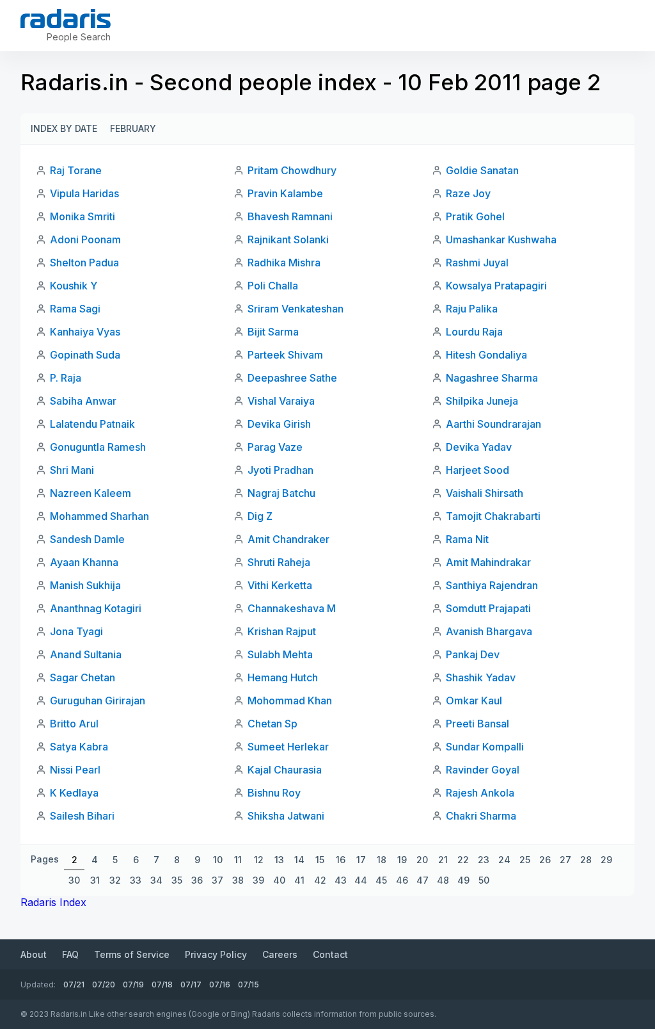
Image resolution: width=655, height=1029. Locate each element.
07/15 (248, 984)
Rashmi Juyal (477, 262)
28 (586, 859)
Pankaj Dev (473, 654)
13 (279, 859)
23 (483, 859)
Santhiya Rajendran (492, 585)
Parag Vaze (275, 447)
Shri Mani (72, 470)
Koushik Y (73, 285)
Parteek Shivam (285, 354)
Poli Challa (273, 285)
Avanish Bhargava (489, 631)
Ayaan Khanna (84, 562)
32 (115, 880)
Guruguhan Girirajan (97, 700)
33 (135, 880)
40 (279, 880)
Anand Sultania (86, 654)
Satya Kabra (79, 746)
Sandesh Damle (87, 539)
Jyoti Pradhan (280, 470)
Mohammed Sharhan (99, 516)
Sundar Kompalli (485, 746)
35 (176, 880)
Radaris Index (53, 902)
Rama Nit (467, 539)
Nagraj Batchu (281, 493)
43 (341, 880)
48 (443, 880)
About (33, 954)
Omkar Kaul (474, 700)
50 (483, 880)
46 (402, 880)
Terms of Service (132, 954)
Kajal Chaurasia (285, 769)
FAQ (70, 954)
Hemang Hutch (283, 677)
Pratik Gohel (475, 216)
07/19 (133, 984)
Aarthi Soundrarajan (493, 423)
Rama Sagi (75, 308)
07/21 (73, 984)
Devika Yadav (479, 447)
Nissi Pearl (75, 769)
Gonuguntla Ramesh (98, 447)
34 (156, 880)
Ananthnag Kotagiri (95, 608)
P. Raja (65, 377)
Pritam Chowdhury (292, 170)
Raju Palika (472, 308)
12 (259, 859)
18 (381, 859)
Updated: (38, 984)
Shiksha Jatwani (286, 815)
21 (443, 859)
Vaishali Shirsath (484, 493)
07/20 (103, 984)
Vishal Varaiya (281, 400)
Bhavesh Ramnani (290, 216)
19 (402, 859)
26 (545, 859)
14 (299, 859)
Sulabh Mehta (280, 654)
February (133, 128)
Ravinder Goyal (482, 769)
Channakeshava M (292, 608)
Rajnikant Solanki (288, 239)
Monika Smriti (82, 216)
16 (340, 859)
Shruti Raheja (279, 562)
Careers (279, 954)
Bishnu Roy (274, 792)
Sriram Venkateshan (295, 308)
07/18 (162, 984)
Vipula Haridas (84, 193)
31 (95, 880)
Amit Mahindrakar (488, 562)
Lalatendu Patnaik (92, 423)
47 (422, 880)
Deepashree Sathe (292, 377)
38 (238, 880)
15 (319, 859)
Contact (330, 954)
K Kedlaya (74, 792)
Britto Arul (74, 723)
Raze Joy (468, 193)
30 (74, 880)
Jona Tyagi (76, 631)
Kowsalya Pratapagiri (496, 285)
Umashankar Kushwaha (501, 239)
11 (238, 859)
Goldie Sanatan (482, 170)
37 (217, 880)
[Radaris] (65, 18)
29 (606, 859)
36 (197, 880)
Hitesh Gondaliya (486, 354)
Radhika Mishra (284, 262)
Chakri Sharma (481, 815)
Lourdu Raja (474, 331)
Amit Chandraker (288, 539)
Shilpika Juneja (482, 400)
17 (361, 859)
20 (422, 859)
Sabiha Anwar (83, 400)
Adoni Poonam (85, 239)
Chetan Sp (272, 723)
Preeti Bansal (477, 723)
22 (463, 859)
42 (320, 880)
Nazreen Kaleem (90, 493)
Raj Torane (76, 170)
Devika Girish (279, 423)
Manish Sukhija (85, 585)
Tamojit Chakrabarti (493, 516)
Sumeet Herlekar (288, 746)
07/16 (219, 984)
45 (381, 880)
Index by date (64, 128)
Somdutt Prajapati (488, 608)
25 (524, 859)
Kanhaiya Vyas (85, 331)
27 (565, 859)
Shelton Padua (84, 262)
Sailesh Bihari (82, 815)
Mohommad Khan (290, 700)
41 (299, 880)
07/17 (190, 984)
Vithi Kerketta (280, 585)
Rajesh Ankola (480, 792)
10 (218, 859)
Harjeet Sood (477, 470)
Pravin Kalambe (285, 193)
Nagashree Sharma (492, 377)
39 (258, 880)
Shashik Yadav (481, 677)
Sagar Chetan (82, 677)
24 (504, 859)
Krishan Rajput (282, 631)
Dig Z (260, 516)
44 (360, 880)
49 (463, 880)
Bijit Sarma (273, 331)
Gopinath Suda (85, 354)
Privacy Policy (216, 954)
